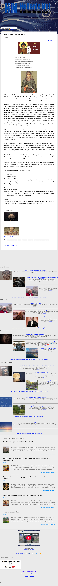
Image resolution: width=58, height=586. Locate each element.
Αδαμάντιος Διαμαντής (41, 310)
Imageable (49, 18)
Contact (25, 553)
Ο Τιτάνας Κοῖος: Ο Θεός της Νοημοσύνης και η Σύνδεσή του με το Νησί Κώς (42, 278)
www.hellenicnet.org (32, 574)
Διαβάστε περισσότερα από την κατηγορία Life (29, 433)
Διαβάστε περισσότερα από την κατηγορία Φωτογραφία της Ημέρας (29, 359)
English (26, 549)
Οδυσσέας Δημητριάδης (48, 285)
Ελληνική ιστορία (26, 18)
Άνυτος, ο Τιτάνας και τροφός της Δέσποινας (35, 270)
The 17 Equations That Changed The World (35, 397)
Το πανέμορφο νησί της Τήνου (48, 348)
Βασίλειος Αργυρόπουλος (48, 316)
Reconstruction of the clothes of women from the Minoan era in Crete (22, 495)
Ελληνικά (31, 549)
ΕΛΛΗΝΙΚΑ (51, 41)
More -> (50, 290)
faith (19, 240)
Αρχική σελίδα (10, 18)
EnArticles (13, 240)
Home (17, 553)
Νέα (18, 18)
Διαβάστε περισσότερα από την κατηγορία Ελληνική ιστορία (29, 297)
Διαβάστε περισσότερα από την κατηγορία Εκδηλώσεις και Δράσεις (29, 391)
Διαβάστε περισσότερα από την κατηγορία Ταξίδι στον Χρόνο (29, 328)
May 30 (24, 240)
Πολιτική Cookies (29, 576)
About (21, 553)
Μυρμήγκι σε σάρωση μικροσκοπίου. (35, 334)
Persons (30, 240)
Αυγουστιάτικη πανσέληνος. (42, 372)
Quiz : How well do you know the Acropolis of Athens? (18, 442)
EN (8, 240)
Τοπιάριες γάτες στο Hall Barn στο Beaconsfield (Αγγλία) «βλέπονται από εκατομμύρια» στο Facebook (41, 405)
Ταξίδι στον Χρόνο (38, 18)
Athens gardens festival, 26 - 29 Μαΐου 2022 (48, 381)
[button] (53, 35)
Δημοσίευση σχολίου (11, 245)
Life (35, 422)
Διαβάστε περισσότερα (48, 454)
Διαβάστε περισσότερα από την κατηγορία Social (29, 416)
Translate (13, 29)
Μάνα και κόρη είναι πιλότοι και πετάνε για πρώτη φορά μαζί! (42, 341)
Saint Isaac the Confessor (41, 240)
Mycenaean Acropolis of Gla (11, 512)
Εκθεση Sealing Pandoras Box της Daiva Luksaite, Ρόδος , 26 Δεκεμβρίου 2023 (35, 365)
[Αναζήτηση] (56, 4)
